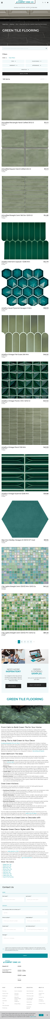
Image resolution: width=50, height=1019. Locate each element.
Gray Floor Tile (7, 870)
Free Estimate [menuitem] (5, 1005)
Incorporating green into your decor (10, 743)
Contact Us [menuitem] (41, 997)
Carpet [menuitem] (4, 998)
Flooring (12, 24)
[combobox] (23, 48)
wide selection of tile (13, 851)
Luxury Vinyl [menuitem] (5, 993)
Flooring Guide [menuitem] (30, 995)
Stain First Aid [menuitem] (30, 993)
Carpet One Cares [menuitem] (41, 994)
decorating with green (38, 751)
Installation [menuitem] (29, 1004)
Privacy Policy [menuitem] (42, 1003)
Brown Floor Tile (7, 869)
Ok (41, 1015)
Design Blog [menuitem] (17, 1003)
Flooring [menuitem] (4, 991)
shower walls (10, 762)
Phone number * (6, 917)
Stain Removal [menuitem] (30, 991)
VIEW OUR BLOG (12, 686)
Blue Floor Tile (7, 867)
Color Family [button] (35, 61)
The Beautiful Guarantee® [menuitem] (30, 999)
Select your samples (35, 685)
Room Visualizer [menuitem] (18, 991)
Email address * (29, 917)
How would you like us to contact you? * (11, 909)
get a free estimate (27, 857)
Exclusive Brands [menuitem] (29, 1007)
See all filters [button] (24, 73)
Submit (25, 955)
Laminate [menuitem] (4, 1000)
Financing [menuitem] (4, 1008)
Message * (4, 934)
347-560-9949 (34, 7)
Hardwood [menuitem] (4, 995)
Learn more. (33, 1016)
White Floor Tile (7, 873)
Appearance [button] (35, 65)
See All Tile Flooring (8, 877)
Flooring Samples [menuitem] (16, 994)
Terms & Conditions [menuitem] (41, 1000)
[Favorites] (45, 2)
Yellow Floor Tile (7, 875)
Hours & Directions (6, 972)
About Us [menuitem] (41, 991)
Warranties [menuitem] (29, 1002)
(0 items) (47, 2)
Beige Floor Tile (7, 864)
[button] (43, 2)
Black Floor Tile (7, 866)
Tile (17, 24)
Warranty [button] (12, 65)
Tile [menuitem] (3, 1003)
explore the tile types (31, 813)
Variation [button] (24, 69)
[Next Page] (34, 641)
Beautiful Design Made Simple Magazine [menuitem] (17, 999)
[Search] (46, 48)
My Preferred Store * (30, 926)
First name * (5, 896)
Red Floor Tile (6, 872)
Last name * (28, 896)
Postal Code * (5, 926)
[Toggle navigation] (2, 2)
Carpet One (5, 24)
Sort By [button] (42, 79)
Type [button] (12, 61)
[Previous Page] (16, 641)
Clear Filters (12, 57)
